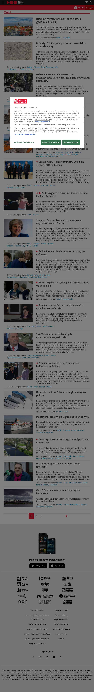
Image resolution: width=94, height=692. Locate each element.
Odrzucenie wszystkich (50, 142)
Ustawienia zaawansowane (24, 142)
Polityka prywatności (42, 121)
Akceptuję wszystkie (71, 142)
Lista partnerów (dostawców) (25, 134)
